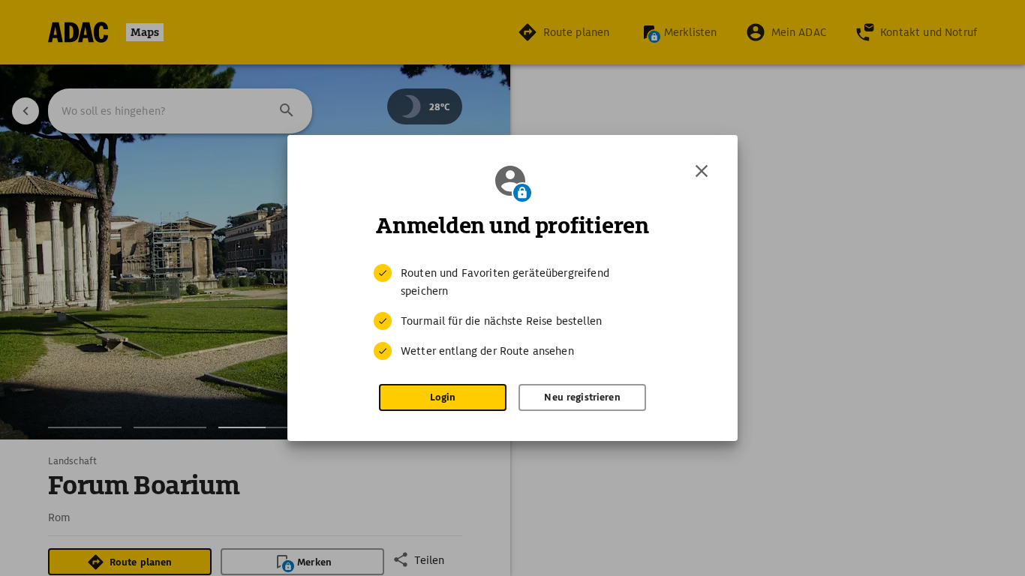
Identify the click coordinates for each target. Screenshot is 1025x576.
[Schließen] (702, 171)
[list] (512, 312)
